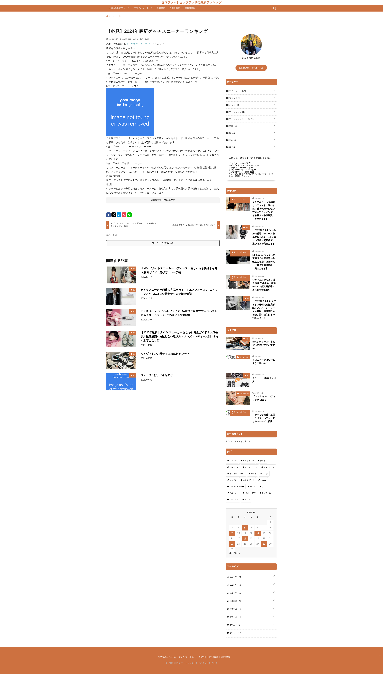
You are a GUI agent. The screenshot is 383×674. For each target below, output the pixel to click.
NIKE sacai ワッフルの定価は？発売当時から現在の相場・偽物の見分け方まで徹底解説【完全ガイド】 (263, 262)
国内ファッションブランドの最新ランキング (191, 2)
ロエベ (253, 486)
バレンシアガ (250, 493)
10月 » (237, 553)
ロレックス (234, 467)
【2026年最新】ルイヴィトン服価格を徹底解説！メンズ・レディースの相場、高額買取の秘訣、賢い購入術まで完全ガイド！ (264, 309)
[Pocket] (124, 214)
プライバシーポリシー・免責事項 (149, 8)
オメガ (253, 474)
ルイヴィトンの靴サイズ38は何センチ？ (165, 354)
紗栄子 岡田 (127, 39)
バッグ (234, 105)
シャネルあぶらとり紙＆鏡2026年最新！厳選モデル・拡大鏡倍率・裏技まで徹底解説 (264, 285)
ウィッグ (234, 98)
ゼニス (247, 499)
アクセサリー (237, 91)
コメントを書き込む (163, 243)
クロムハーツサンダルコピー (242, 170)
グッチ (265, 474)
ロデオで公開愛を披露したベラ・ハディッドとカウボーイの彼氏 (263, 418)
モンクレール (269, 467)
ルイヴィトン (248, 461)
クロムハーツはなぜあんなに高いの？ (263, 361)
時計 (232, 126)
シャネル (233, 461)
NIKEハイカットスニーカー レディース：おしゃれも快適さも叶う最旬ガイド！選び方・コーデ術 (179, 270)
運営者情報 (190, 8)
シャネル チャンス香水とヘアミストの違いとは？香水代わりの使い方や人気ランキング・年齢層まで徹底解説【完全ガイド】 (263, 210)
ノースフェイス (251, 467)
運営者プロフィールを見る (251, 68)
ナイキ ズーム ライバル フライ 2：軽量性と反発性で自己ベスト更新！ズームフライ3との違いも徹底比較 (179, 313)
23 (232, 544)
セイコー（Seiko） (237, 474)
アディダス (234, 499)
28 (264, 544)
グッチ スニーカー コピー (241, 168)
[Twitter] (113, 214)
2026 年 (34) (235, 577)
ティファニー (267, 493)
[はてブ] (119, 214)
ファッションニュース (241, 119)
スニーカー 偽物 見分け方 (264, 380)
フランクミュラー (237, 486)
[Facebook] (108, 214)
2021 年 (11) (235, 617)
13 (257, 533)
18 (245, 539)
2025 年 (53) (235, 585)
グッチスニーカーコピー (139, 44)
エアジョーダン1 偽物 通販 (241, 172)
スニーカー (234, 493)
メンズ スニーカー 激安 (240, 163)
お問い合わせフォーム (118, 8)
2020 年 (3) (234, 625)
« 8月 (231, 553)
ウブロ (264, 486)
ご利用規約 (175, 8)
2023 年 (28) (235, 601)
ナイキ (262, 461)
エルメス (233, 480)
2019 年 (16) (235, 634)
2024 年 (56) (235, 593)
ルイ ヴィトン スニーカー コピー (244, 165)
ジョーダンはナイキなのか (157, 375)
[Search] (274, 8)
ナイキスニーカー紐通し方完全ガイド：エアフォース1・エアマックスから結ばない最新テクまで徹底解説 (179, 292)
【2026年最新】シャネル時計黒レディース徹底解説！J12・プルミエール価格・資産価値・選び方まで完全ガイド (264, 237)
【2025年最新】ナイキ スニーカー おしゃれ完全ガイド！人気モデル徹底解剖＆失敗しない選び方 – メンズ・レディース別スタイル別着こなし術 (180, 336)
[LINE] (129, 214)
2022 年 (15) (235, 609)
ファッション (236, 112)
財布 (232, 140)
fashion (263, 480)
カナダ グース (248, 480)
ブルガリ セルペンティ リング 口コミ (263, 398)
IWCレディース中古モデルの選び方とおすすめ (263, 345)
